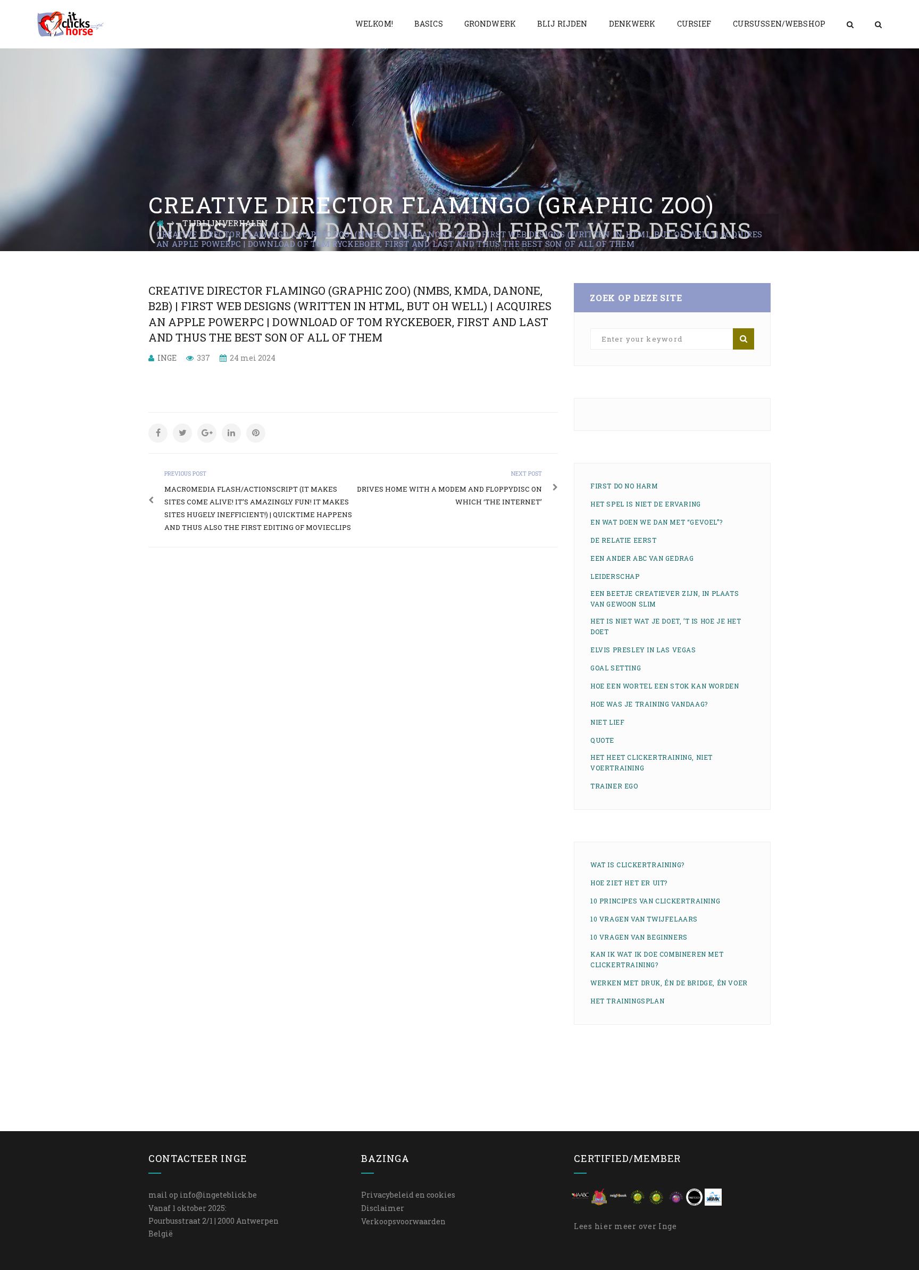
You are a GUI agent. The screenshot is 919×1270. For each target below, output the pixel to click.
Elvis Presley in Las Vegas (643, 649)
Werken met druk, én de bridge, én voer (669, 982)
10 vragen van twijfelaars (644, 919)
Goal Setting (615, 667)
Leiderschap (615, 576)
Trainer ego (614, 786)
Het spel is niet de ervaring (645, 504)
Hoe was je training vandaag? (649, 704)
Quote (602, 740)
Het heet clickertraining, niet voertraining (651, 762)
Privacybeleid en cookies (408, 1195)
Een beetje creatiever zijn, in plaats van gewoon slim (664, 598)
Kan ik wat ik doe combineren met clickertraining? (656, 959)
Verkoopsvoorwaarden (403, 1221)
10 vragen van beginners (639, 937)
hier (604, 1226)
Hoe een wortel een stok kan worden (664, 686)
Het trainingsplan (627, 1001)
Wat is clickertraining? (637, 864)
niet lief (607, 722)
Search (743, 339)
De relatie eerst (623, 540)
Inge (167, 358)
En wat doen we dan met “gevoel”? (656, 522)
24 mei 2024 (251, 358)
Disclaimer (382, 1208)
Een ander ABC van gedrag (642, 558)
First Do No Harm (624, 486)
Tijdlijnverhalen (225, 223)
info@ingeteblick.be (218, 1195)
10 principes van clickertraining (655, 901)
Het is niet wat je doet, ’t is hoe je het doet (665, 626)
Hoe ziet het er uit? (628, 882)
